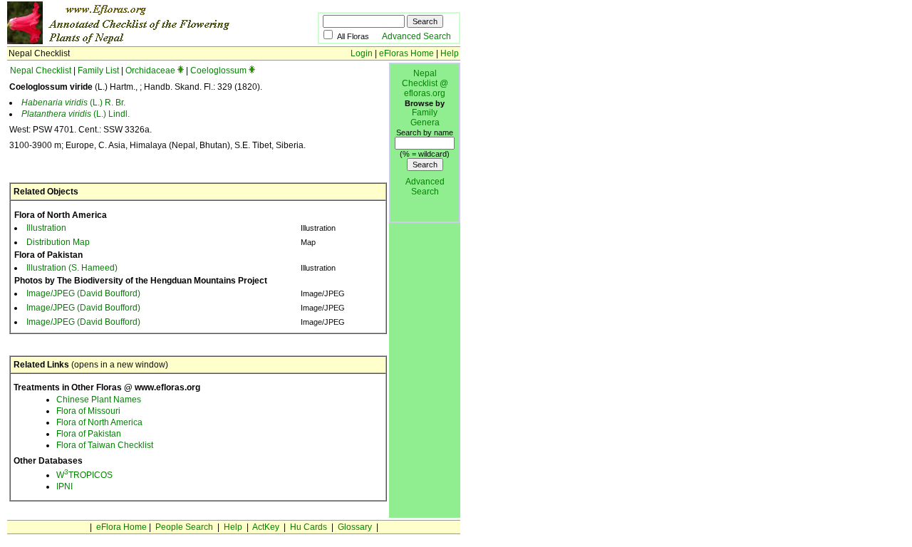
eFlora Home (121, 527)
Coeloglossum (218, 70)
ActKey (265, 527)
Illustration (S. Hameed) (72, 268)
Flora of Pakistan (88, 434)
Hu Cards (308, 527)
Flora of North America (99, 422)
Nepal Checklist (40, 70)
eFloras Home (406, 53)
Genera (425, 122)
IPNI (64, 486)
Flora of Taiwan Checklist (104, 445)
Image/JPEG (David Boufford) (83, 293)
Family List (98, 70)
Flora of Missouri (88, 411)
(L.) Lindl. (75, 114)
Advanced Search (416, 36)
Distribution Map (58, 242)
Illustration (46, 228)
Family (424, 113)
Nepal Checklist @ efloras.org (425, 83)
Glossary (355, 527)
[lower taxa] (180, 70)
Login (362, 53)
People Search (184, 527)
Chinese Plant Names (98, 400)
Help (449, 53)
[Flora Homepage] (140, 41)
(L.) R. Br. (73, 103)
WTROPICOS (84, 475)
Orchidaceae (150, 70)
